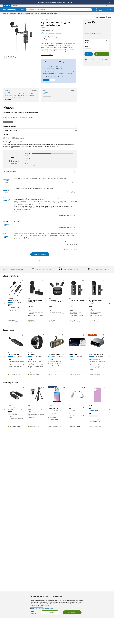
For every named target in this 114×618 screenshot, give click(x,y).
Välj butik (16, 321)
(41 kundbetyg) (39, 409)
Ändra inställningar (34, 612)
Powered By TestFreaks (69, 249)
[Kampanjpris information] (99, 359)
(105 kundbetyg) (59, 356)
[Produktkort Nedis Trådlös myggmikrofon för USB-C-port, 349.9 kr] (37, 288)
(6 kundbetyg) (79, 303)
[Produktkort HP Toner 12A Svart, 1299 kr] (77, 342)
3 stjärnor (27, 158)
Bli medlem (46, 79)
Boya (47, 27)
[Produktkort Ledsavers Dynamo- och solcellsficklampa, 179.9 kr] (57, 342)
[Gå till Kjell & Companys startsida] (10, 10)
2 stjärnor (27, 160)
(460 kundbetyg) (19, 409)
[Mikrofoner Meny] (17, 13)
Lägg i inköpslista (101, 17)
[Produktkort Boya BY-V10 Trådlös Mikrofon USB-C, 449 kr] (77, 288)
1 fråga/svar (58, 33)
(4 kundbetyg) (18, 302)
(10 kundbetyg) (79, 356)
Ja (71, 182)
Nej (74, 182)
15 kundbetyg (52, 33)
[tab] (7, 6)
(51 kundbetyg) (19, 356)
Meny (22, 9)
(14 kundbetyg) (39, 303)
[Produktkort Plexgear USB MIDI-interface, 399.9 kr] (16, 342)
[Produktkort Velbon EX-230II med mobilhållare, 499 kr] (37, 395)
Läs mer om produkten (47, 55)
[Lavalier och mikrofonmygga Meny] (34, 13)
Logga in (53, 79)
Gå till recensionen (9, 99)
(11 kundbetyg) (79, 410)
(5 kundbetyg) (99, 303)
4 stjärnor (27, 156)
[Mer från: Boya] (9, 108)
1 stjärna (27, 163)
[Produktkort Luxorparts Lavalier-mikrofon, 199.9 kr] (16, 288)
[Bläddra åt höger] (109, 303)
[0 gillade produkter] (106, 9)
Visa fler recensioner (40, 254)
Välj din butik (88, 48)
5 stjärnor (27, 153)
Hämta (90, 54)
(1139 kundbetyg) (59, 410)
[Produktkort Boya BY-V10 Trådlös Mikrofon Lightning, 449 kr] (97, 288)
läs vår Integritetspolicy (48, 608)
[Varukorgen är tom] (110, 9)
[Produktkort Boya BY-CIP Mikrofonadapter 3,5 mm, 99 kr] (77, 395)
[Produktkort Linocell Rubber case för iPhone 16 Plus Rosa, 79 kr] (97, 395)
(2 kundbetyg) (59, 303)
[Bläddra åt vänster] (4, 303)
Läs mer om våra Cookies (37, 608)
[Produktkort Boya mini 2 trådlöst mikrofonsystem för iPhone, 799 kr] (57, 288)
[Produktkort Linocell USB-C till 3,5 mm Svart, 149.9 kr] (16, 395)
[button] (5, 57)
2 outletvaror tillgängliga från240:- (92, 33)
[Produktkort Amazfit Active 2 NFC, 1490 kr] (37, 342)
